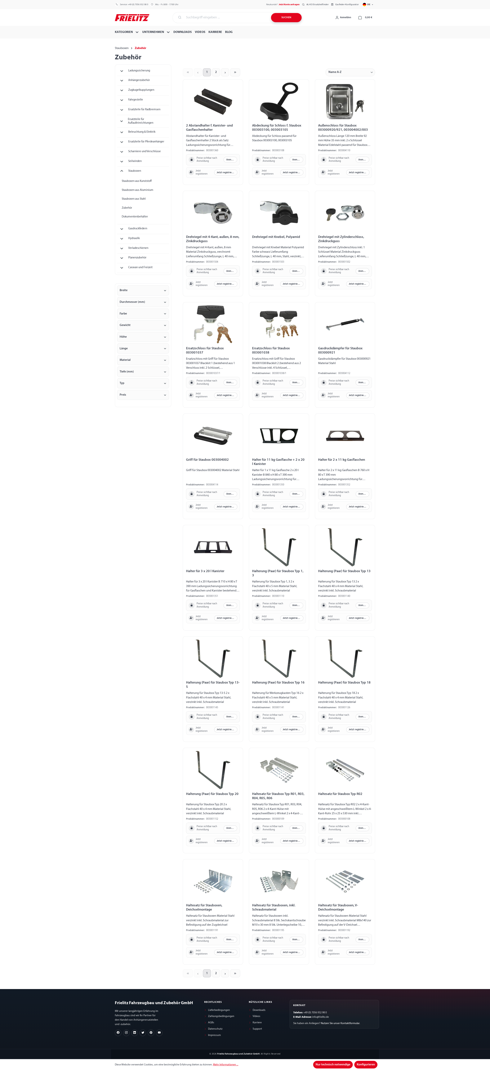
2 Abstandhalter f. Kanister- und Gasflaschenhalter (209, 128)
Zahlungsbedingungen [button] (221, 1016)
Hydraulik (134, 238)
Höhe (123, 336)
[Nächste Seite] (225, 72)
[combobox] (226, 17)
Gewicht (125, 325)
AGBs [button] (211, 1022)
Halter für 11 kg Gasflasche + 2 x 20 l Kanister (278, 462)
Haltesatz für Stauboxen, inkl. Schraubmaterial (273, 908)
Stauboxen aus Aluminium (137, 190)
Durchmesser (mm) (132, 302)
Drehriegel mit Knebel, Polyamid (276, 237)
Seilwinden (135, 161)
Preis (123, 394)
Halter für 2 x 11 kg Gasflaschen (341, 460)
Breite (123, 290)
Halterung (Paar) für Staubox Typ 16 (278, 682)
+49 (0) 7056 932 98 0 (138, 4)
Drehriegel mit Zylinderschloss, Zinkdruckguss (341, 239)
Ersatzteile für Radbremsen (144, 109)
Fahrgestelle (135, 99)
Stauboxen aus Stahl (134, 199)
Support (257, 1029)
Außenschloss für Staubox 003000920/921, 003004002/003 (343, 128)
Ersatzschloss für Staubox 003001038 (271, 350)
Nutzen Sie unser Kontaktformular (340, 1023)
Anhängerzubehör (139, 80)
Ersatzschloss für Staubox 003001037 (205, 350)
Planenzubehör (137, 257)
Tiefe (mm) (127, 371)
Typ (122, 383)
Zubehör (127, 208)
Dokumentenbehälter (135, 216)
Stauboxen (134, 171)
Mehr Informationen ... (225, 1064)
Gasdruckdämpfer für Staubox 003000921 (340, 350)
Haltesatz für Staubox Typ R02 (340, 794)
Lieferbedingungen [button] (219, 1010)
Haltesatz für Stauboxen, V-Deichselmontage (338, 908)
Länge (124, 348)
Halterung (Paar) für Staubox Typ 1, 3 (277, 573)
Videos (256, 1016)
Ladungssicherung (139, 70)
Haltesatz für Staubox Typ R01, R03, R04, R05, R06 (278, 796)
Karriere (257, 1022)
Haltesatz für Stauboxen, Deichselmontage (204, 908)
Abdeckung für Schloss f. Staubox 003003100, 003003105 (276, 128)
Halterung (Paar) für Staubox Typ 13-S (213, 685)
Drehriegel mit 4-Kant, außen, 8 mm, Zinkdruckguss (212, 239)
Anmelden (231, 159)
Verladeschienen (138, 248)
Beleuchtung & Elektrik (141, 132)
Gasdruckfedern (137, 228)
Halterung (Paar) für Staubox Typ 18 (344, 682)
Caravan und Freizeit (140, 267)
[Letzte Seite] (235, 72)
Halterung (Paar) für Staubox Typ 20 (212, 794)
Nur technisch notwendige (333, 1064)
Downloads (259, 1010)
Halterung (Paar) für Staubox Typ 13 (344, 571)
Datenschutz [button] (215, 1029)
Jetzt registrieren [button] (226, 172)
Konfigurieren (366, 1064)
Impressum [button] (214, 1035)
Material (125, 360)
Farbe (123, 313)
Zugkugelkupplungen (141, 90)
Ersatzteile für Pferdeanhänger (146, 141)
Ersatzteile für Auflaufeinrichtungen (140, 121)
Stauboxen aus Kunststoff (137, 181)
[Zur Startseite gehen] (132, 17)
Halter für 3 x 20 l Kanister (205, 571)
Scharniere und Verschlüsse (144, 151)
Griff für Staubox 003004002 (207, 460)
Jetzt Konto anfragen (289, 4)
